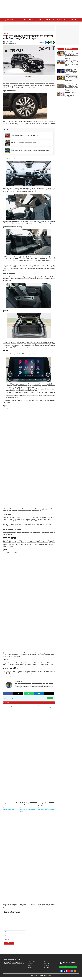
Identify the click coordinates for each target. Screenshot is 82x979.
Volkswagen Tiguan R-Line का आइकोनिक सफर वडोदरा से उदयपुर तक (26, 135)
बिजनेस (66, 19)
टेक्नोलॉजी (48, 19)
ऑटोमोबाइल (6, 33)
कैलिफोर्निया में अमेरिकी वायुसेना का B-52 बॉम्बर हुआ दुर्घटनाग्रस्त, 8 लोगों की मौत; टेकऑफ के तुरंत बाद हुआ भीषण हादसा (71, 87)
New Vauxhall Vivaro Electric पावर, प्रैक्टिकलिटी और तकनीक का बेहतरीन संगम (10, 906)
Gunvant (9, 41)
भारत (25, 19)
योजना (71, 19)
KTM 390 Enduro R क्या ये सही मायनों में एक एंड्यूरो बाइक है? (23, 143)
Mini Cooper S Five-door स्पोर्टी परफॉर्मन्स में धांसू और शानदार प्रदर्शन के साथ (28, 906)
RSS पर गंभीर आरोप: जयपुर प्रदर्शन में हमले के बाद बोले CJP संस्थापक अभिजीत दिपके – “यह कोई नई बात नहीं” (71, 78)
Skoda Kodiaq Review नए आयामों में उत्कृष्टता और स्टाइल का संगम (46, 905)
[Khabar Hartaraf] (9, 19)
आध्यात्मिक (30, 19)
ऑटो (54, 19)
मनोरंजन (39, 19)
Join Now (50, 698)
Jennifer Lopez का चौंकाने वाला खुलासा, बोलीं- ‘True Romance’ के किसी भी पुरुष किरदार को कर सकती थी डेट (71, 71)
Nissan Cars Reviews (8, 676)
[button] (76, 19)
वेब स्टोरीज (59, 19)
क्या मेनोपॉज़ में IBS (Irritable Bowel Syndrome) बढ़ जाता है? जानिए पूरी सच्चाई (71, 94)
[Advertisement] (38, 9)
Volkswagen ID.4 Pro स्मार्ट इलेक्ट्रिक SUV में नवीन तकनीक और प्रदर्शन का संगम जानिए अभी (30, 150)
